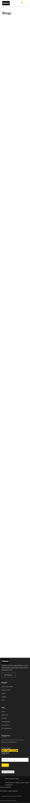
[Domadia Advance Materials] (6, 3)
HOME (3, 711)
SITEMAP (4, 718)
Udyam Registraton (13, 791)
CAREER (4, 697)
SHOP (3, 700)
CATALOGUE (5, 725)
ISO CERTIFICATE (7, 728)
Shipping (18, 782)
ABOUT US (5, 715)
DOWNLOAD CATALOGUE (8, 771)
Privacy (22, 782)
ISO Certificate (3, 791)
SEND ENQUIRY (6, 722)
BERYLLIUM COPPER (7, 687)
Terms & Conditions (10, 782)
